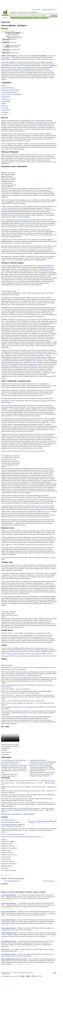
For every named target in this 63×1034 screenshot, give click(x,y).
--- (49, 780)
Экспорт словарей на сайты (7, 976)
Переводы (29, 18)
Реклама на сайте (29, 972)
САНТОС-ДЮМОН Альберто (9, 932)
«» (11, 763)
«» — (17, 814)
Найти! (54, 15)
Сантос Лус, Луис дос (49, 880)
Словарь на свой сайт (47, 9)
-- (13, 653)
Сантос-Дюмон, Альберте (8, 954)
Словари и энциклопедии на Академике (23, 12)
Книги (37, 18)
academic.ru (5, 17)
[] (9, 400)
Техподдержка (23, 972)
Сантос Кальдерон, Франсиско (12, 880)
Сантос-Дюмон (5, 949)
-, (41, 821)
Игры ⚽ (45, 18)
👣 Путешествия (6, 973)
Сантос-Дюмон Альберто (8, 895)
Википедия (14, 18)
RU (55, 9)
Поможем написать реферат (16, 878)
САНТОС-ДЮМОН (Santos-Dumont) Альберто (14, 959)
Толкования (22, 18)
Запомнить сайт (37, 9)
